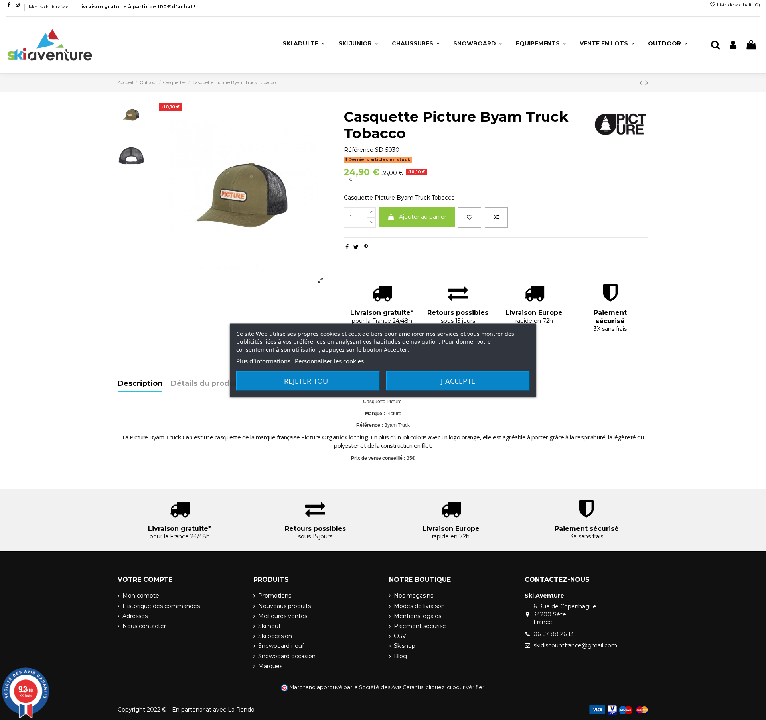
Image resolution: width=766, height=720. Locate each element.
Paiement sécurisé (420, 626)
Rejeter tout (308, 380)
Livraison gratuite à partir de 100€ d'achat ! (136, 7)
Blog (400, 656)
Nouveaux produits (284, 606)
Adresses (135, 616)
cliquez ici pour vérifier (455, 687)
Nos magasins (413, 595)
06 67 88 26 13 (553, 634)
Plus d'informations (263, 361)
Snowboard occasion (287, 656)
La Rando (241, 709)
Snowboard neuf (281, 645)
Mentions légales (417, 616)
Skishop (404, 645)
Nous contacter (144, 626)
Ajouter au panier (422, 216)
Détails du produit (205, 384)
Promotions (274, 595)
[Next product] (646, 83)
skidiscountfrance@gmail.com (575, 645)
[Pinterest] (366, 247)
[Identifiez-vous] (733, 45)
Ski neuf (269, 626)
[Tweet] (356, 247)
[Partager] (347, 247)
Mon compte (140, 595)
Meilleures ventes (282, 616)
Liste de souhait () (738, 5)
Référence (358, 149)
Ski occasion (275, 636)
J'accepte (458, 380)
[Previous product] (642, 83)
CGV (400, 636)
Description (140, 384)
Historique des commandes (161, 606)
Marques (270, 666)
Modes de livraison (50, 7)
